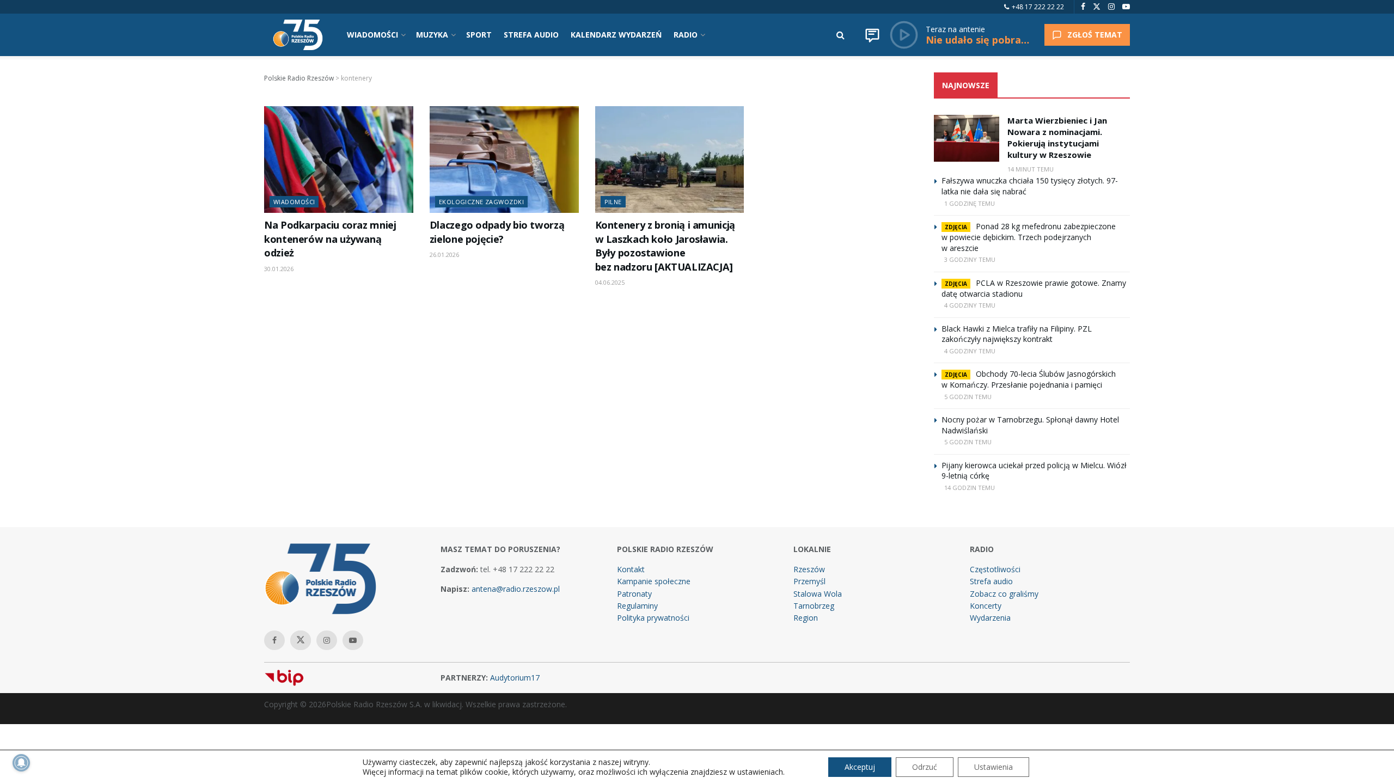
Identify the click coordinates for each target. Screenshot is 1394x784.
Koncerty (985, 606)
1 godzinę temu (969, 203)
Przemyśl (809, 581)
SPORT (479, 34)
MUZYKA (432, 34)
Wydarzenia (990, 617)
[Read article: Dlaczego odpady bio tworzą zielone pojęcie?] (504, 159)
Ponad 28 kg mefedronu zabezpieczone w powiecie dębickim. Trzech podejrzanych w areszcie (1028, 237)
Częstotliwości (995, 569)
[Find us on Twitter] (1096, 7)
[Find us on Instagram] (1111, 7)
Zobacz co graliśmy (1004, 594)
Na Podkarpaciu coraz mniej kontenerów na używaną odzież (330, 238)
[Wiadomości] (872, 34)
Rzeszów (809, 569)
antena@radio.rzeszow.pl (516, 589)
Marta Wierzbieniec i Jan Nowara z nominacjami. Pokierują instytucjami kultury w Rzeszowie (1057, 137)
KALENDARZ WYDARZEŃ (616, 34)
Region (805, 617)
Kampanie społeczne (653, 581)
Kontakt (631, 569)
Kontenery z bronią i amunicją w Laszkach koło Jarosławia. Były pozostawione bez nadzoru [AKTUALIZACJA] (665, 245)
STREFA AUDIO (531, 34)
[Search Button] (840, 35)
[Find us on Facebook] (1083, 7)
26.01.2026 (444, 254)
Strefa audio (991, 581)
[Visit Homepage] (298, 35)
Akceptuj (860, 767)
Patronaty (634, 594)
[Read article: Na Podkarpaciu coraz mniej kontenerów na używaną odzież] (338, 159)
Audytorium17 (515, 677)
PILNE (613, 202)
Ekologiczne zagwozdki (481, 202)
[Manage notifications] (21, 762)
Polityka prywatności (653, 617)
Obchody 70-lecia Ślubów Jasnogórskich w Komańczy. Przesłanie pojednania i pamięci (1028, 379)
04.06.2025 (610, 282)
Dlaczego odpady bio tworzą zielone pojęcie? (497, 231)
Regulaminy (637, 606)
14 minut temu (1030, 169)
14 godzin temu (969, 487)
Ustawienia (993, 767)
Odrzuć (924, 767)
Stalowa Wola (817, 594)
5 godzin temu (968, 397)
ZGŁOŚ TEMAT (1094, 34)
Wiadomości (294, 202)
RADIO (686, 34)
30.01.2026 (279, 269)
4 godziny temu (969, 305)
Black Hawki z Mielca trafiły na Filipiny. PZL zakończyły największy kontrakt (1016, 334)
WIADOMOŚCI (372, 34)
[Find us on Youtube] (1126, 7)
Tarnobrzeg (813, 606)
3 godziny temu (969, 259)
